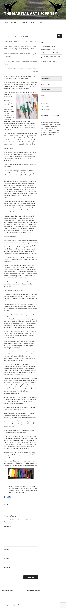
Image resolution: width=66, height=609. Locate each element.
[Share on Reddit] (10, 497)
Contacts (24, 22)
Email (6, 558)
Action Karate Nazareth (13, 438)
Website (7, 567)
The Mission (14, 22)
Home (6, 22)
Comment (8, 526)
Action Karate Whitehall (48, 46)
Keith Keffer (22, 34)
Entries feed (44, 103)
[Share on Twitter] (8, 497)
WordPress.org (45, 109)
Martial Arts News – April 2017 (49, 49)
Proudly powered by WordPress (13, 605)
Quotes (39, 22)
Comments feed (46, 106)
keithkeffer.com (21, 492)
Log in (43, 100)
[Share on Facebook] (5, 497)
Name (6, 549)
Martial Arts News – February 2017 (51, 61)
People (9, 504)
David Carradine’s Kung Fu (28, 138)
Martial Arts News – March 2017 (50, 53)
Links (32, 22)
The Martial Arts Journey (30, 13)
